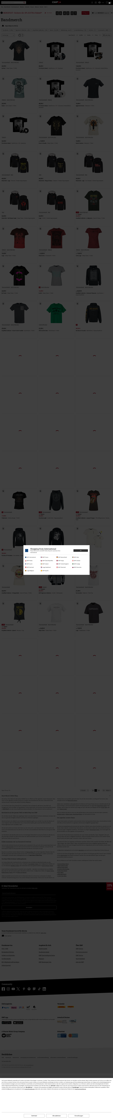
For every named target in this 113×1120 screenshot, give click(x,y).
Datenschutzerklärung (80, 1089)
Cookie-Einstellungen (29, 1089)
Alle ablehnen (56, 1115)
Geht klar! (34, 1115)
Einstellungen (79, 1116)
